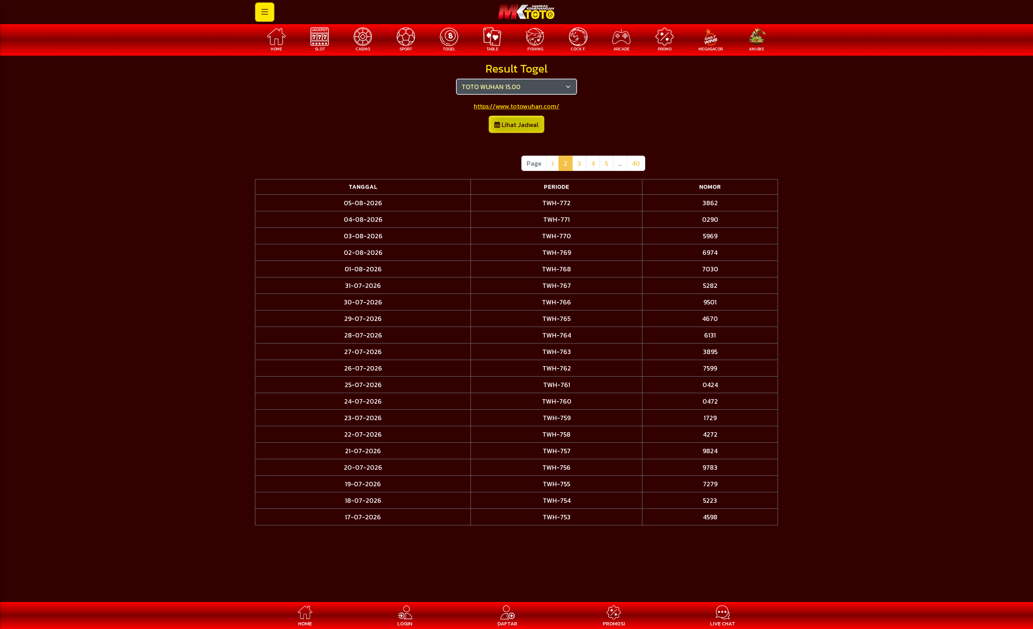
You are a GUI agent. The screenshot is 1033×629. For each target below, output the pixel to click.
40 (636, 163)
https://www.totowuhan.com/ (516, 106)
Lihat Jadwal (519, 124)
